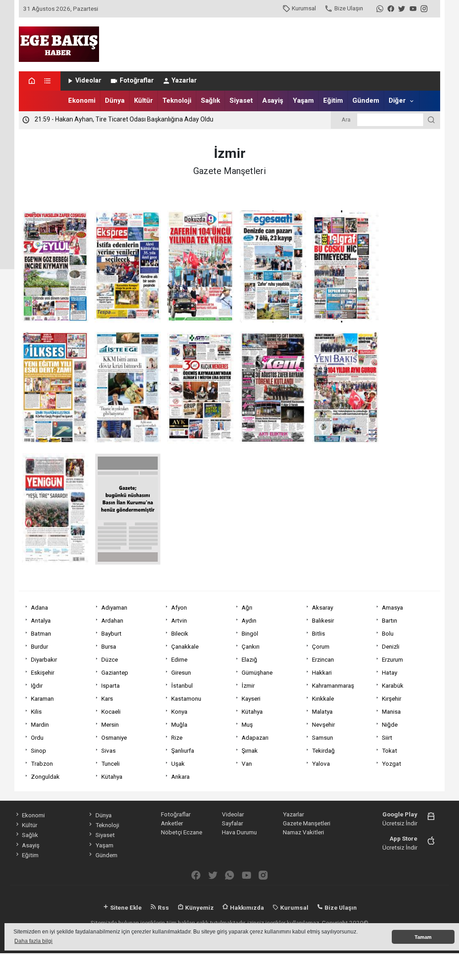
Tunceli (110, 763)
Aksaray (322, 607)
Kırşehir (391, 698)
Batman (41, 633)
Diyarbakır (44, 659)
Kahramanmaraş (333, 685)
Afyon (179, 607)
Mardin (40, 724)
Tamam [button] (423, 937)
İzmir (248, 685)
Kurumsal (304, 8)
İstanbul (182, 685)
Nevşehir (323, 724)
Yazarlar (184, 80)
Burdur (39, 646)
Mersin (110, 724)
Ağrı (247, 607)
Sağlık (210, 100)
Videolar (88, 80)
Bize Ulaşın (348, 8)
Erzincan (323, 659)
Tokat (389, 750)
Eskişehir (42, 672)
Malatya (322, 711)
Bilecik (179, 633)
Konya (179, 711)
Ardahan (112, 620)
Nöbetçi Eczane (181, 832)
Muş (247, 724)
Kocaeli (111, 711)
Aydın (249, 620)
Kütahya (252, 711)
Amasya (392, 607)
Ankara (180, 776)
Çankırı (251, 646)
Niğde (390, 724)
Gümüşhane (257, 672)
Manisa (391, 711)
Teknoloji (176, 100)
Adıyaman (114, 607)
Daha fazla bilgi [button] (33, 941)
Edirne (179, 659)
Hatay (389, 672)
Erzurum (392, 659)
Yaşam (303, 100)
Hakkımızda (246, 907)
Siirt (387, 737)
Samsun (322, 737)
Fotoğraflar (137, 80)
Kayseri (251, 698)
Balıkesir (323, 620)
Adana (39, 607)
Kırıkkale (323, 698)
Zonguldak (45, 776)
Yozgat (391, 763)
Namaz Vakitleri (303, 832)
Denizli (390, 646)
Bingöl (250, 633)
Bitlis (318, 633)
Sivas (108, 750)
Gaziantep (114, 672)
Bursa (108, 646)
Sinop (38, 750)
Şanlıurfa (182, 750)
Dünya (115, 100)
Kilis (36, 711)
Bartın (389, 620)
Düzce (109, 659)
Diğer (397, 100)
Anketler (172, 823)
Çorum (320, 646)
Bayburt (111, 633)
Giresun (181, 672)
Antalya (41, 620)
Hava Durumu (239, 832)
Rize (176, 737)
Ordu (37, 737)
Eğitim (333, 100)
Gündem (365, 100)
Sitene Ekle (125, 907)
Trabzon (42, 763)
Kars (107, 698)
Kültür (143, 100)
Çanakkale (185, 646)
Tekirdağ (323, 750)
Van (247, 763)
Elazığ (249, 659)
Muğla (179, 724)
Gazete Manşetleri (306, 823)
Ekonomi (81, 100)
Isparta (110, 685)
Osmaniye (114, 737)
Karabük (392, 685)
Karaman (42, 698)
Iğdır (37, 685)
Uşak (178, 763)
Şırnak (250, 750)
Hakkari (322, 672)
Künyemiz (199, 907)
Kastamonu (186, 698)
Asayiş (272, 100)
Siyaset (241, 100)
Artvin (179, 620)
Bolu (388, 633)
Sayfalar (232, 823)
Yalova (321, 763)
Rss (162, 907)
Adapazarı (255, 737)
